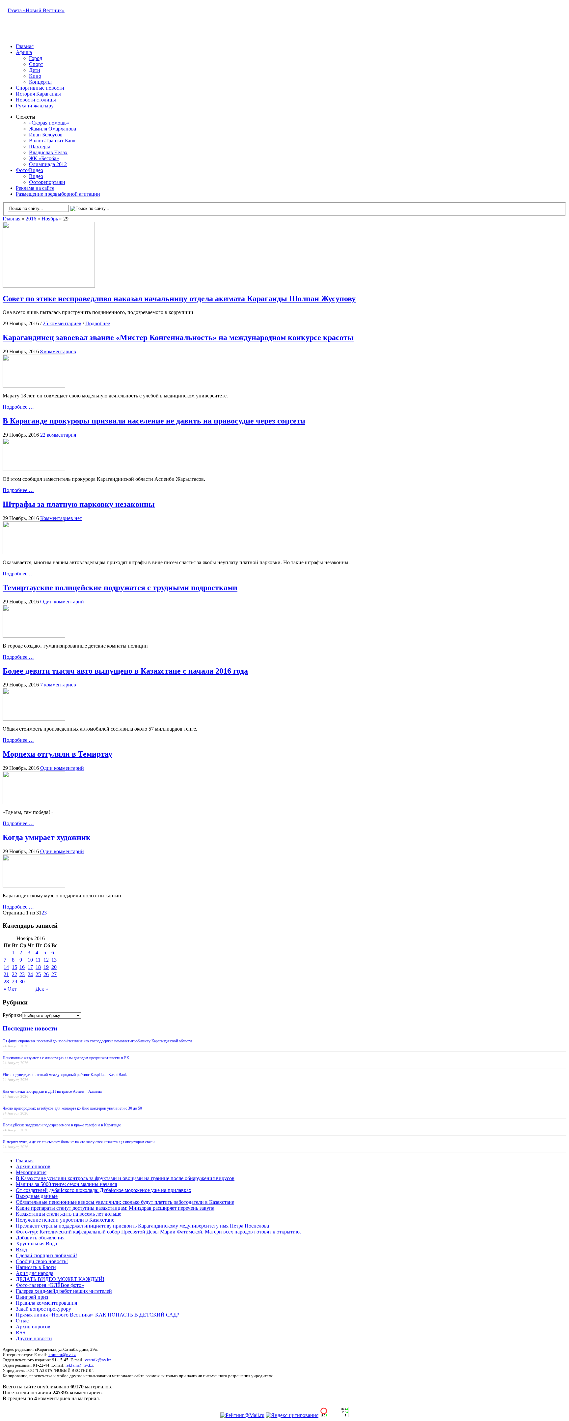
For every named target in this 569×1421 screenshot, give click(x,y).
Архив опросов (33, 1166)
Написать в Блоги (36, 1267)
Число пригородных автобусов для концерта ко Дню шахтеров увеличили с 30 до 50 (72, 1108)
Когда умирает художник (47, 837)
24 (30, 974)
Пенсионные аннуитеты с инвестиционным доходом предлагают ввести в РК (66, 1058)
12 (46, 960)
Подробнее (97, 323)
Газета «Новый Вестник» (36, 10)
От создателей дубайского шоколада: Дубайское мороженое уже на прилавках (103, 1190)
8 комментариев (58, 351)
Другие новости (34, 1338)
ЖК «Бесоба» (44, 158)
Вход (21, 1249)
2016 (31, 218)
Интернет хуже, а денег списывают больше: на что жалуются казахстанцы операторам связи (78, 1142)
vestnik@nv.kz (98, 1359)
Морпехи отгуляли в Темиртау (57, 754)
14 (6, 967)
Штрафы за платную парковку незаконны (79, 504)
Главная (25, 46)
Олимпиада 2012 (48, 164)
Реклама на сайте (35, 188)
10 (30, 960)
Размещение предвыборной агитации (58, 194)
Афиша (24, 52)
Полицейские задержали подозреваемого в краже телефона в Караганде (62, 1125)
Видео (36, 176)
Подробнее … (18, 407)
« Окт (10, 989)
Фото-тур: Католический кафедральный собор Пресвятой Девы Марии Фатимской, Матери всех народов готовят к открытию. (158, 1231)
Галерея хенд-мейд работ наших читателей (64, 1291)
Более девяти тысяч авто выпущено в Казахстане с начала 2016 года (125, 671)
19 (46, 967)
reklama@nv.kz (79, 1365)
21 (6, 974)
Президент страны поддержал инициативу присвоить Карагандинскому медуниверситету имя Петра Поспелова (142, 1226)
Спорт (36, 64)
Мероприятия (31, 1172)
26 (46, 974)
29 (14, 981)
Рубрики (12, 1015)
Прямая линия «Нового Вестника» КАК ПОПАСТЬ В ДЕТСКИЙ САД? (97, 1315)
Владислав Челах (48, 152)
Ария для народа (34, 1273)
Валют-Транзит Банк (52, 140)
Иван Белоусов (46, 134)
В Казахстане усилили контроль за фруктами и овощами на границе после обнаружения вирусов (125, 1178)
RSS (20, 1332)
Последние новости (30, 1028)
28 (6, 981)
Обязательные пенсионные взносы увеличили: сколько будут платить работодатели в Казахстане (125, 1202)
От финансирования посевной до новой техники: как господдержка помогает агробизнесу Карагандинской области (97, 1041)
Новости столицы (36, 99)
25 (38, 974)
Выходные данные (37, 1196)
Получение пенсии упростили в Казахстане (65, 1220)
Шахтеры (39, 146)
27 (54, 974)
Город (35, 58)
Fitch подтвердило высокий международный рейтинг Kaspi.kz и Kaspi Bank (65, 1074)
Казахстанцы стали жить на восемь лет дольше (68, 1214)
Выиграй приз (32, 1297)
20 (54, 967)
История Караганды (38, 94)
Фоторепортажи (47, 182)
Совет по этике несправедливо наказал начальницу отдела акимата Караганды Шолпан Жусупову (179, 298)
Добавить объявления (40, 1237)
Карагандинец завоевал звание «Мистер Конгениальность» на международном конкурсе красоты (178, 337)
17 (30, 967)
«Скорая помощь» (49, 123)
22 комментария (58, 435)
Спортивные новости (40, 88)
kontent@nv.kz (62, 1354)
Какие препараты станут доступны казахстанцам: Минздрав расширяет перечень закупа (115, 1208)
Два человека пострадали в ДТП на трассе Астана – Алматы (52, 1091)
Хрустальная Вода (36, 1243)
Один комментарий (62, 601)
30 (22, 981)
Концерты (40, 82)
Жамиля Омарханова (52, 128)
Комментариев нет (61, 518)
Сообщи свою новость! (42, 1261)
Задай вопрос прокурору (43, 1309)
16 (22, 967)
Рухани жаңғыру (35, 105)
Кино (35, 76)
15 (14, 967)
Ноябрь (49, 218)
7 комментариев (58, 684)
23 (22, 974)
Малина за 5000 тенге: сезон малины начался (66, 1184)
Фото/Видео (29, 170)
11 (38, 960)
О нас (22, 1320)
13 (54, 960)
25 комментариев (62, 323)
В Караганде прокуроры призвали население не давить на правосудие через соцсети (154, 421)
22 (14, 974)
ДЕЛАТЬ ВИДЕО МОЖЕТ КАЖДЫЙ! (60, 1279)
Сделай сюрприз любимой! (46, 1255)
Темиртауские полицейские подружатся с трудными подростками (120, 587)
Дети (34, 70)
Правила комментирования (46, 1303)
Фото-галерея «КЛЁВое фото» (50, 1285)
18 (38, 967)
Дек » (42, 989)
